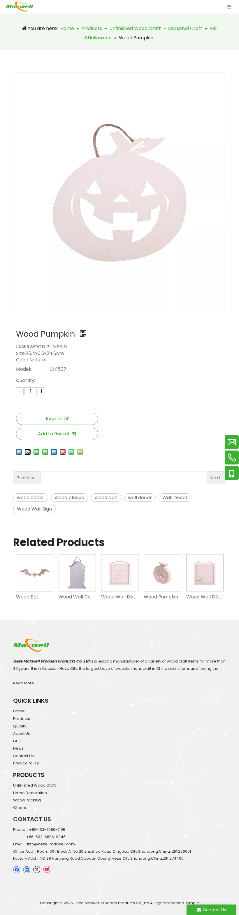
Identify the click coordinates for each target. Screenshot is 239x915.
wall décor (140, 497)
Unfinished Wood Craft (34, 785)
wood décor (30, 497)
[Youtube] (46, 869)
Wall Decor (175, 497)
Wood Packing (27, 800)
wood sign (106, 497)
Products (21, 718)
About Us (21, 733)
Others (19, 807)
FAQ (17, 741)
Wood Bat (27, 596)
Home (19, 711)
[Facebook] (16, 869)
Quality (19, 726)
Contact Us (23, 756)
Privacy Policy (26, 763)
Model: (23, 369)
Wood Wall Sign (34, 509)
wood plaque (69, 497)
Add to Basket (54, 433)
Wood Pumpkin (161, 596)
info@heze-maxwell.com (51, 844)
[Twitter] (36, 869)
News (18, 748)
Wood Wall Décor (77, 596)
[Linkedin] (26, 869)
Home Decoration (30, 793)
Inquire (53, 418)
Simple (192, 903)
